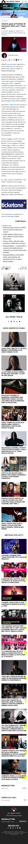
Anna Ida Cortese (13, 55)
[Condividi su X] (14, 60)
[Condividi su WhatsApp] (9, 60)
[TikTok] (20, 828)
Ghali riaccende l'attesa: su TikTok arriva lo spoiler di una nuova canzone (14, 230)
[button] (19, 60)
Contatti (16, 831)
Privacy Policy (4, 832)
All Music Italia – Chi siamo (8, 831)
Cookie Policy (10, 832)
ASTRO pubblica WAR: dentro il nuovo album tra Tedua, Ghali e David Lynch (13, 236)
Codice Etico (21, 831)
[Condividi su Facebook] (12, 60)
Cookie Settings (24, 832)
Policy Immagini (17, 832)
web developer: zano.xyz (14, 834)
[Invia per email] (21, 60)
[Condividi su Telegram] (16, 60)
